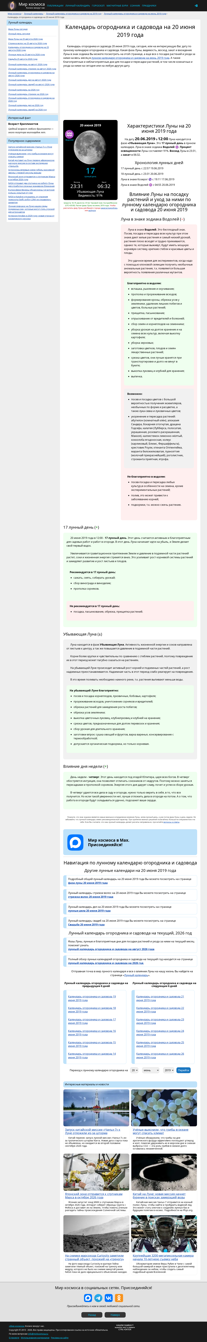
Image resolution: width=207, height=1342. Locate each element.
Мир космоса (14, 13)
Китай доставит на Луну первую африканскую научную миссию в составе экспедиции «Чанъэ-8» (31, 163)
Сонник (135, 5)
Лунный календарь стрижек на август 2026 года (32, 68)
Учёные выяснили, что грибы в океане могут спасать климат (31, 155)
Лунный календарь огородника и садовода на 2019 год (73, 13)
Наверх (115, 1315)
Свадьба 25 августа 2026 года (22, 59)
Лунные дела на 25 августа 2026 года (26, 54)
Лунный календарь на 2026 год (23, 89)
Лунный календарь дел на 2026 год (25, 105)
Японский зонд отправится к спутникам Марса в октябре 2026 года (31, 178)
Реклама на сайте (59, 1337)
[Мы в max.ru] (106, 850)
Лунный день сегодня (19, 33)
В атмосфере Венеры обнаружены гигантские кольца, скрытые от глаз (31, 191)
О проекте (14, 1337)
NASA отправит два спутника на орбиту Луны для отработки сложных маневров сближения (31, 185)
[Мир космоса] (12, 6)
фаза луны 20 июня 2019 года (88, 883)
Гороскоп (98, 5)
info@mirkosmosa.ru (38, 1333)
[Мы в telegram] (98, 1298)
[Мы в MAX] (88, 1298)
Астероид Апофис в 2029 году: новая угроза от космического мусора (31, 217)
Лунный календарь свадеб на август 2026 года (31, 84)
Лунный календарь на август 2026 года (27, 64)
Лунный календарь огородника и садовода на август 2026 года (31, 74)
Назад (92, 1315)
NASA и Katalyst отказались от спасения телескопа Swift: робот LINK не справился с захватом (29, 199)
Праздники (149, 5)
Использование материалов (35, 1337)
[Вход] (196, 6)
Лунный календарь (77, 5)
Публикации (55, 5)
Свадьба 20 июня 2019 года (86, 924)
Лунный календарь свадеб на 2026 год (27, 109)
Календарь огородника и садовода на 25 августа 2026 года (28, 49)
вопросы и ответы (171, 822)
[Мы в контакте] (108, 1298)
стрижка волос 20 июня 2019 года (90, 897)
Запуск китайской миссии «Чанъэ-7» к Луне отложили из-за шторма (30, 148)
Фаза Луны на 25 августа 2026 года (25, 39)
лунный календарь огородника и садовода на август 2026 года (111, 949)
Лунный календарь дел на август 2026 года (29, 80)
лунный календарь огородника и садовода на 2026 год (105, 963)
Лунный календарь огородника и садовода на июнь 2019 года (135, 13)
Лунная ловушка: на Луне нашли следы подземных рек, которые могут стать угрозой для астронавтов (31, 209)
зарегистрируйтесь (109, 208)
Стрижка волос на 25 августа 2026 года (27, 43)
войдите (92, 210)
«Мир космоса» (17, 1326)
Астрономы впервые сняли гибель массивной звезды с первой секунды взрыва (31, 171)
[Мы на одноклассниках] (119, 1298)
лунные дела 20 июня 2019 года (89, 910)
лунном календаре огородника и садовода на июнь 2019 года (130, 58)
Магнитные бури (117, 5)
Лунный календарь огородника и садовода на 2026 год (31, 99)
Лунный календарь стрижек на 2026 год (28, 94)
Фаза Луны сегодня (17, 29)
